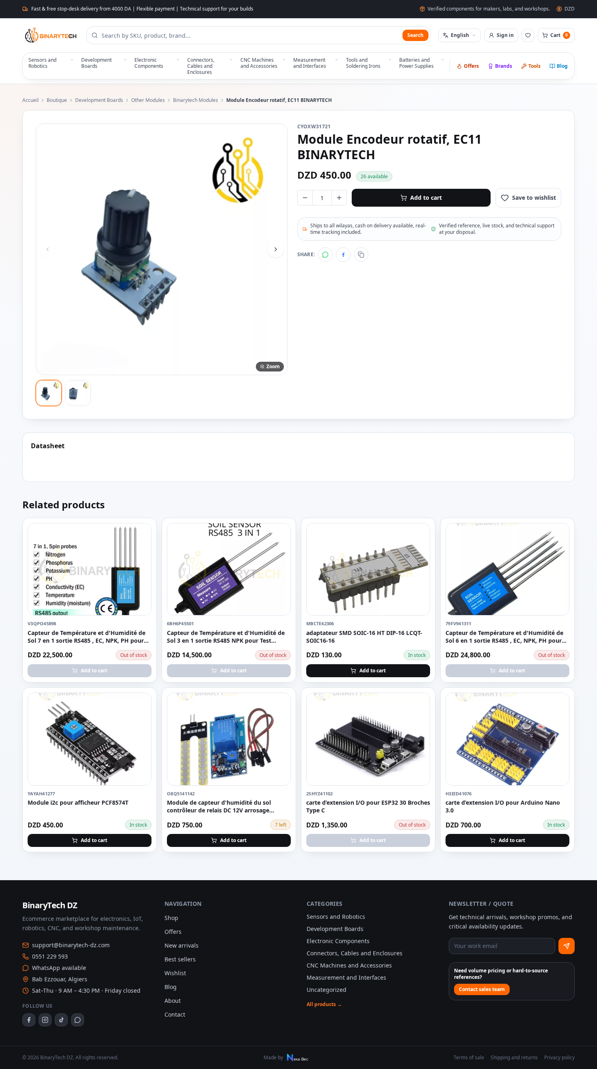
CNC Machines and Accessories (349, 965)
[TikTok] (61, 1019)
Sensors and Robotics (336, 916)
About (172, 1000)
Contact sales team (482, 989)
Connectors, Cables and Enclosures (354, 953)
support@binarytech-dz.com (71, 945)
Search (415, 35)
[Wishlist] (527, 35)
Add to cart (426, 197)
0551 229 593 (50, 956)
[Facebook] (343, 254)
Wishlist (175, 973)
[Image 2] (78, 393)
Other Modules (148, 100)
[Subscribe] (566, 946)
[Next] (276, 249)
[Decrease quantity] (305, 197)
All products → (324, 1004)
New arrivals (181, 945)
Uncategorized (326, 989)
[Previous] (47, 249)
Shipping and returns (514, 1057)
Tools (534, 66)
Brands (503, 66)
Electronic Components (338, 941)
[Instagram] (45, 1019)
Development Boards (99, 100)
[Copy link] (361, 254)
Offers (471, 66)
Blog (562, 66)
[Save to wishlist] (141, 533)
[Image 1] (49, 393)
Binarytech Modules (195, 100)
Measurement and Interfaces (346, 977)
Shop (171, 918)
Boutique (57, 100)
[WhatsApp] (325, 254)
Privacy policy (559, 1057)
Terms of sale (469, 1057)
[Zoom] (161, 249)
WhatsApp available (59, 968)
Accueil (30, 100)
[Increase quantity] (339, 197)
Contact (174, 1014)
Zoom (273, 366)
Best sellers (180, 959)
